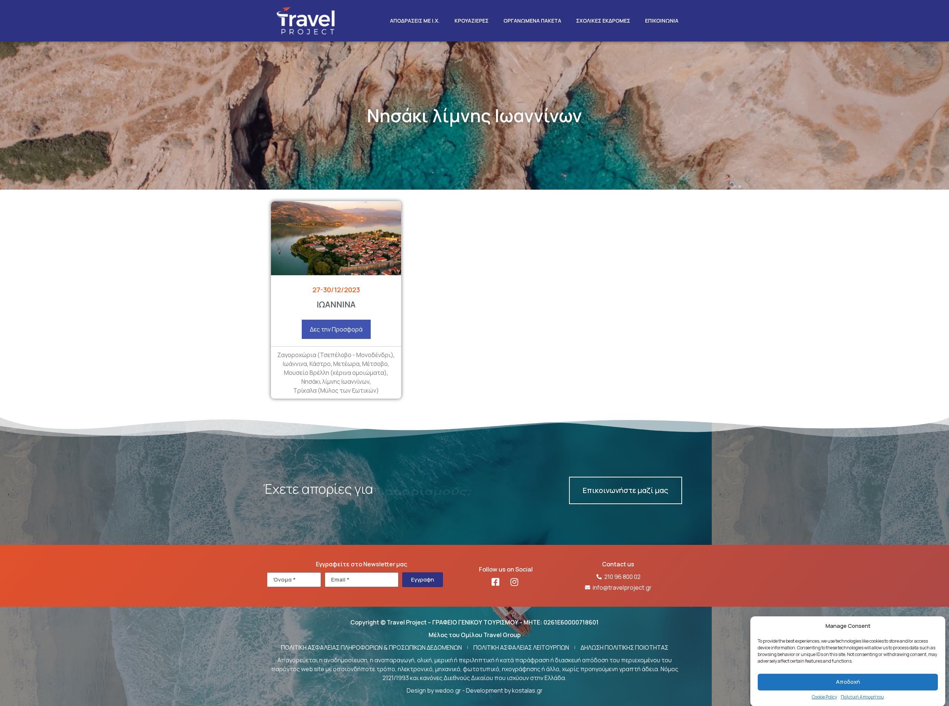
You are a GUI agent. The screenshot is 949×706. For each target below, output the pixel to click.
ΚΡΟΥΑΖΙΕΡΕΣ (471, 20)
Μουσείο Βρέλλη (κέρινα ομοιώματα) (335, 373)
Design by (421, 690)
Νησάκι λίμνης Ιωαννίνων (335, 381)
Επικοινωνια (661, 20)
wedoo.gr (448, 690)
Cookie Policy (824, 697)
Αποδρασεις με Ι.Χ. (415, 20)
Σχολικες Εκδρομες (603, 20)
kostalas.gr (527, 690)
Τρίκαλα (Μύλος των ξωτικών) (336, 390)
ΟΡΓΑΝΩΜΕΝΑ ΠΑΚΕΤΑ (532, 20)
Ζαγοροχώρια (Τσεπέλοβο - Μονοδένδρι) (335, 355)
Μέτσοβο (375, 364)
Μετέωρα (346, 364)
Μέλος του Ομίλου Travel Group (475, 635)
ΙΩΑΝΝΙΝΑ (336, 304)
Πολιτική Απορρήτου (862, 697)
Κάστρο (320, 364)
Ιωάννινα (295, 364)
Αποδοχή (848, 682)
